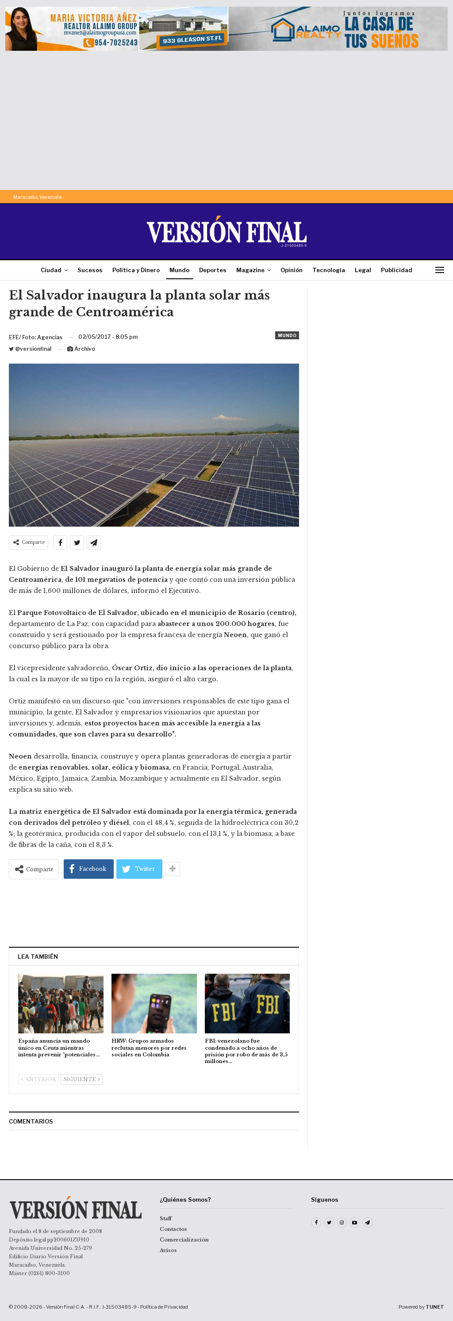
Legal (363, 269)
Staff (166, 1218)
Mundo (179, 269)
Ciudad (51, 269)
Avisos (168, 1250)
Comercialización (184, 1240)
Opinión (291, 269)
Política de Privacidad (164, 1307)
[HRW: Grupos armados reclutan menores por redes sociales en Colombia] (154, 1003)
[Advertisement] (226, 117)
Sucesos (90, 269)
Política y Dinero (136, 269)
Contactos (173, 1229)
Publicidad (396, 269)
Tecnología (328, 269)
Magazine (250, 269)
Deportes (212, 269)
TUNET (435, 1307)
